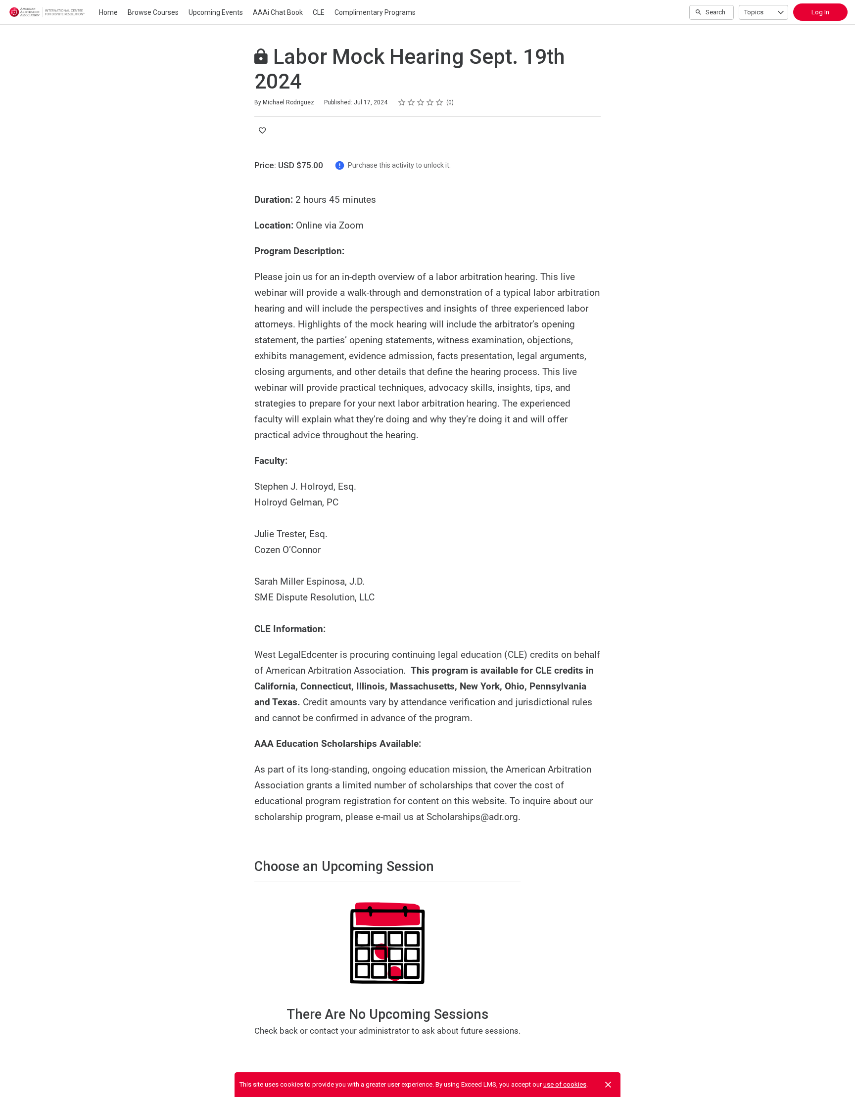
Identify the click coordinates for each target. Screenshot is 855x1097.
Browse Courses (153, 12)
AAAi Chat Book (278, 12)
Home (108, 12)
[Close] (608, 1084)
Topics (753, 12)
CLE (319, 12)
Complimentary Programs (375, 12)
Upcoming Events (216, 12)
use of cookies (564, 1084)
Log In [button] (820, 12)
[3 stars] (421, 102)
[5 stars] (439, 102)
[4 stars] (430, 102)
